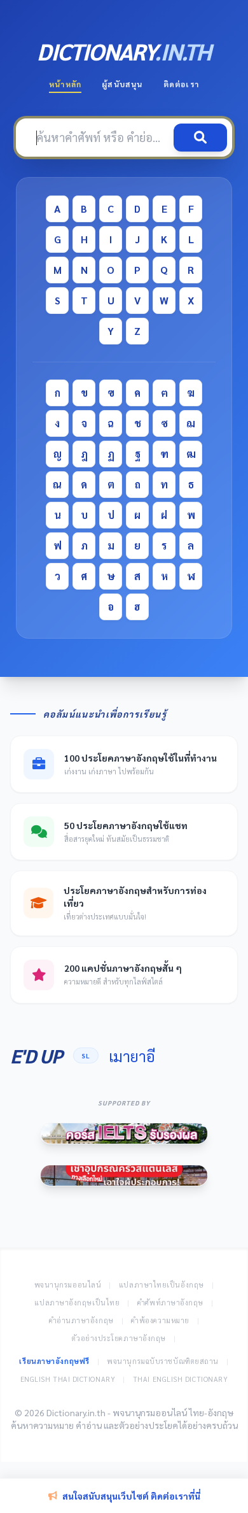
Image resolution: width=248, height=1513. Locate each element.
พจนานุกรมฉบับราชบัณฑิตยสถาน (163, 1361)
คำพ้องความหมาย (160, 1320)
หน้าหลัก (65, 84)
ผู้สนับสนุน (122, 84)
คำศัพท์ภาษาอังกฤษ (170, 1302)
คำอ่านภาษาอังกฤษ (81, 1320)
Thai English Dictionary (180, 1379)
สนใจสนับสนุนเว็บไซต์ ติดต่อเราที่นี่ (131, 1496)
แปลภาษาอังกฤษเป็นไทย (77, 1302)
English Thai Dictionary (68, 1379)
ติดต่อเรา (181, 84)
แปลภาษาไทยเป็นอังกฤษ (161, 1284)
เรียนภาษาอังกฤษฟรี (54, 1361)
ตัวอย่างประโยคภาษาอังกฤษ (119, 1338)
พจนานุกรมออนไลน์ (68, 1284)
